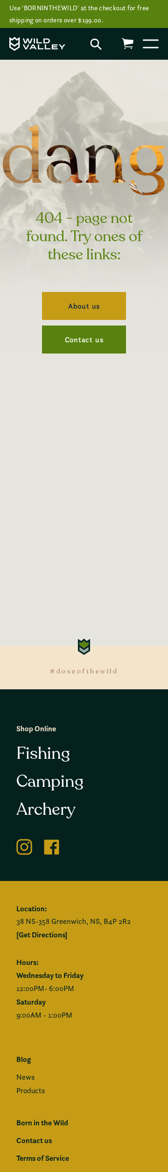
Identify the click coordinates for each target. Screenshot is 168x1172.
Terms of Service (42, 1158)
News (25, 1077)
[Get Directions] (41, 934)
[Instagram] (24, 845)
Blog (23, 1059)
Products (30, 1090)
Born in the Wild (42, 1122)
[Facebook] (52, 845)
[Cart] (127, 43)
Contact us (34, 1140)
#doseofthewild (84, 671)
